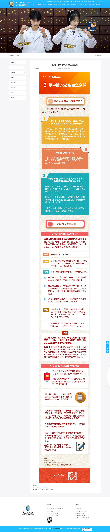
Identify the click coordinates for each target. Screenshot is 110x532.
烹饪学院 (98, 4)
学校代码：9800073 (76, 1)
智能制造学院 (82, 4)
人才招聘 (89, 1)
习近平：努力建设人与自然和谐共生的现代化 (46, 489)
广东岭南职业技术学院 (81, 511)
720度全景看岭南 (84, 1)
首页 (34, 4)
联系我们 (98, 1)
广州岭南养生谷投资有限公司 (82, 517)
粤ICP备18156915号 (55, 528)
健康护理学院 (48, 4)
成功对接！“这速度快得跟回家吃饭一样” (45, 487)
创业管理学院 (57, 4)
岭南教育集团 (79, 508)
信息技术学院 (74, 4)
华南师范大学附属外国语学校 (82, 515)
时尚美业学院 (90, 4)
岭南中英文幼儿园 (80, 513)
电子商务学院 (40, 4)
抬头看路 (99, 55)
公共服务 (93, 1)
